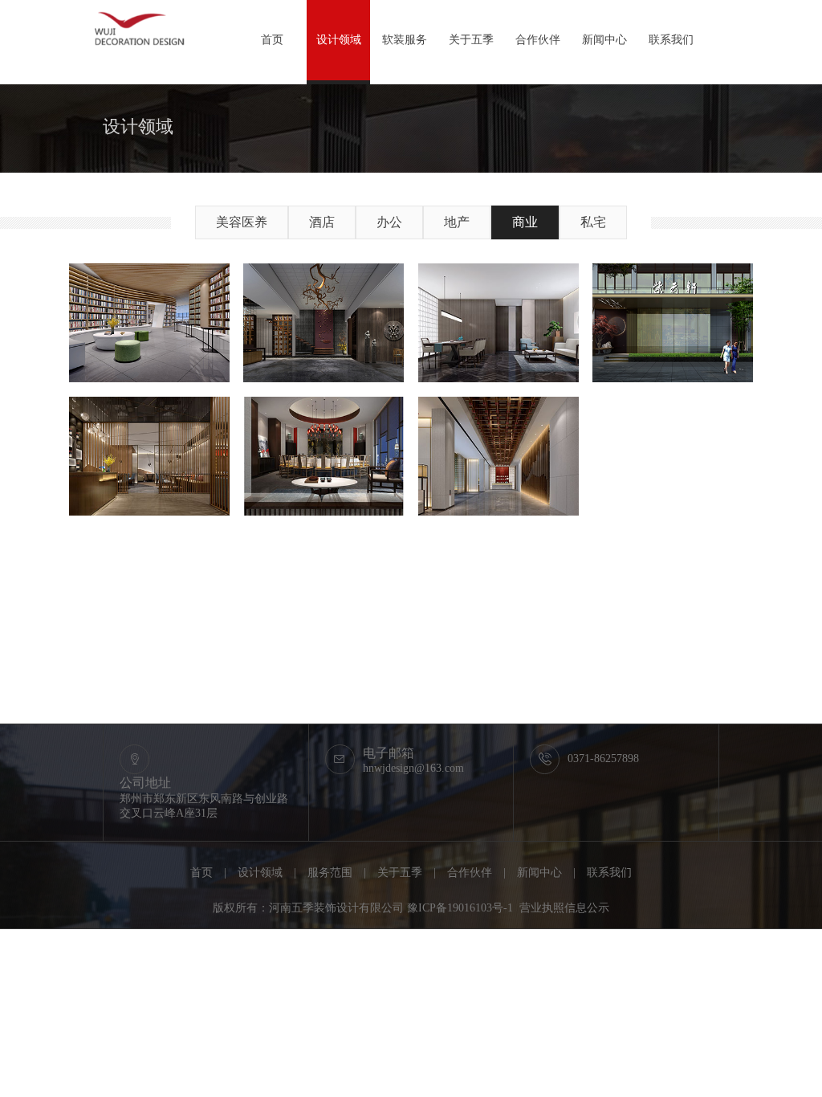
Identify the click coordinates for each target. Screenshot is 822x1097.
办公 (389, 222)
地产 (457, 222)
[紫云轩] (672, 323)
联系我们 (671, 40)
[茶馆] (498, 323)
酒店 (322, 222)
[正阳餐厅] (323, 456)
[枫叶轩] (498, 456)
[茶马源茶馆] (323, 323)
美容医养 (241, 222)
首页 (272, 40)
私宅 (593, 222)
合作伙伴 (537, 40)
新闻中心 (604, 40)
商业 (525, 222)
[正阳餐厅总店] (149, 456)
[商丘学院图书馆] (149, 323)
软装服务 (404, 40)
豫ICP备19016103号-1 (460, 908)
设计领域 (338, 40)
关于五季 (471, 40)
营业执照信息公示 (564, 908)
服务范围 (329, 873)
